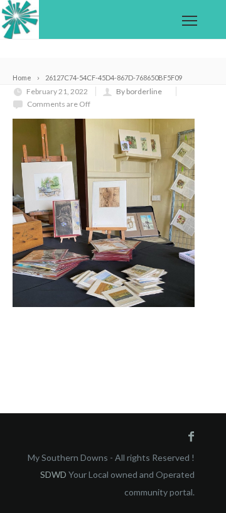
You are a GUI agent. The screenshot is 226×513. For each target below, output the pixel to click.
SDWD (53, 474)
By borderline (139, 91)
